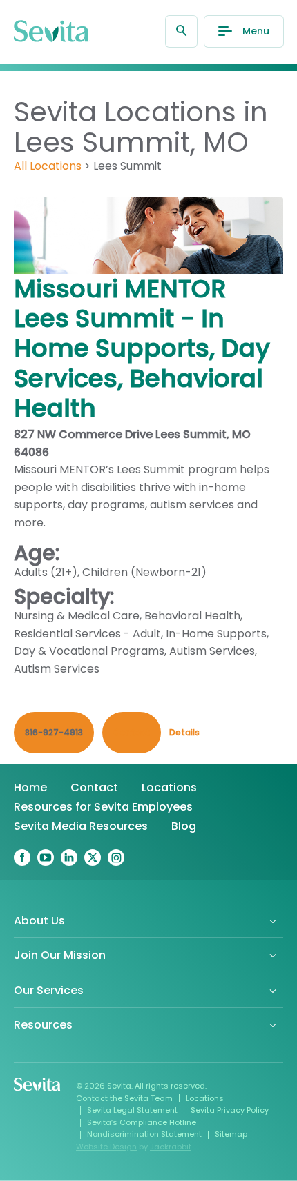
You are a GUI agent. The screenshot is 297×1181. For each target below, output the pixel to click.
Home (30, 787)
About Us (39, 921)
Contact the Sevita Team (124, 1098)
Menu (255, 31)
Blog (183, 826)
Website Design (106, 1146)
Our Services (49, 990)
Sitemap (231, 1134)
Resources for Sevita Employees (103, 807)
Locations (169, 787)
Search (181, 31)
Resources (43, 1025)
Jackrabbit (170, 1146)
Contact (94, 787)
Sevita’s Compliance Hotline (141, 1122)
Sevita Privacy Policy (230, 1109)
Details (184, 732)
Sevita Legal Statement (132, 1109)
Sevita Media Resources (81, 826)
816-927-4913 (54, 732)
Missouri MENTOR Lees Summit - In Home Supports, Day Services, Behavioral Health (142, 348)
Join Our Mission (60, 955)
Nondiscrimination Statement (144, 1134)
